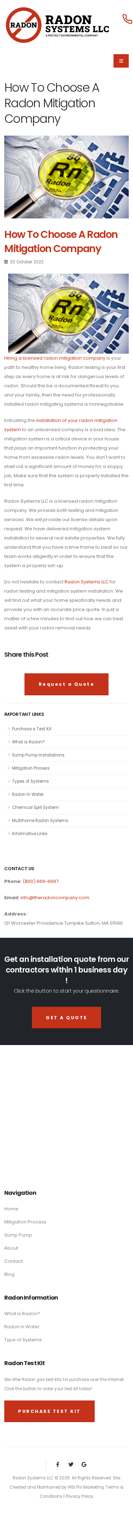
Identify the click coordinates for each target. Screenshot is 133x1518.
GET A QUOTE (66, 1018)
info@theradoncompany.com (55, 897)
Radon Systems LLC (87, 581)
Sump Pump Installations (38, 755)
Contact (13, 1261)
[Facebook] (57, 1465)
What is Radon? (28, 742)
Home (11, 1208)
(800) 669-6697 (40, 881)
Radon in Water (22, 1326)
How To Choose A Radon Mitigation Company (61, 241)
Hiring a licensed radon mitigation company (54, 358)
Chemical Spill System (35, 807)
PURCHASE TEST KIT (49, 1411)
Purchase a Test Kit (31, 729)
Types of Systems (30, 781)
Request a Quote (67, 684)
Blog (9, 1274)
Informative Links (30, 834)
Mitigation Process (31, 768)
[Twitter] (71, 1465)
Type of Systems (23, 1339)
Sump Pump (18, 1235)
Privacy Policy (79, 1496)
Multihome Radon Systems (40, 820)
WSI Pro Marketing (86, 1487)
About (11, 1248)
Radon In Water (28, 794)
